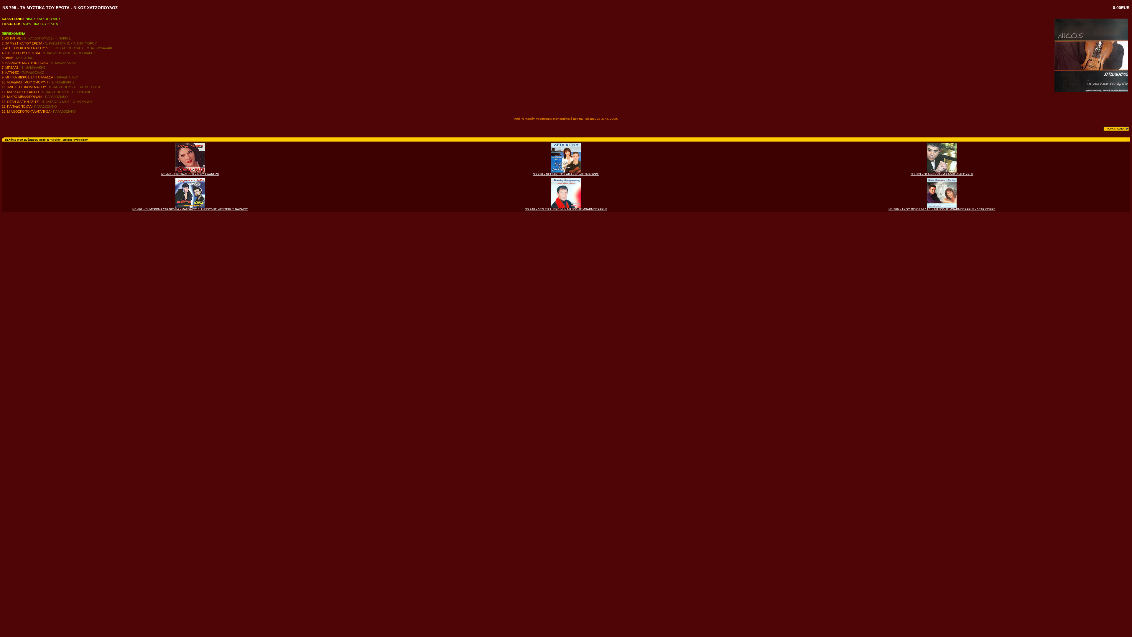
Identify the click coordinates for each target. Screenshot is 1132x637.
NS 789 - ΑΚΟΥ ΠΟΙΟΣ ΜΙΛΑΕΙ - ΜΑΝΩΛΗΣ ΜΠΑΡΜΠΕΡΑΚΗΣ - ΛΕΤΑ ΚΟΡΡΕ (942, 209)
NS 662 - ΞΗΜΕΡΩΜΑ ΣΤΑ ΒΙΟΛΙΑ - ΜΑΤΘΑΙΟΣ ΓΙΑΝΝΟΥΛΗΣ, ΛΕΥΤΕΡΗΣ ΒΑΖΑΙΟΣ (190, 209)
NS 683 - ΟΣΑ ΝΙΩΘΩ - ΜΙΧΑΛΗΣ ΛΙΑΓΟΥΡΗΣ (942, 174)
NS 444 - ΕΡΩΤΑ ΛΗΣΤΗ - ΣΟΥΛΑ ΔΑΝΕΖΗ (190, 174)
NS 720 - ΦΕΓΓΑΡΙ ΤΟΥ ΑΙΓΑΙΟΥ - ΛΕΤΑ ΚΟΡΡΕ (566, 174)
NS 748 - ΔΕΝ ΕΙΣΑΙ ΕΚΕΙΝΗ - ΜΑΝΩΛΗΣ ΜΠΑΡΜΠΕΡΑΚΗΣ (566, 209)
